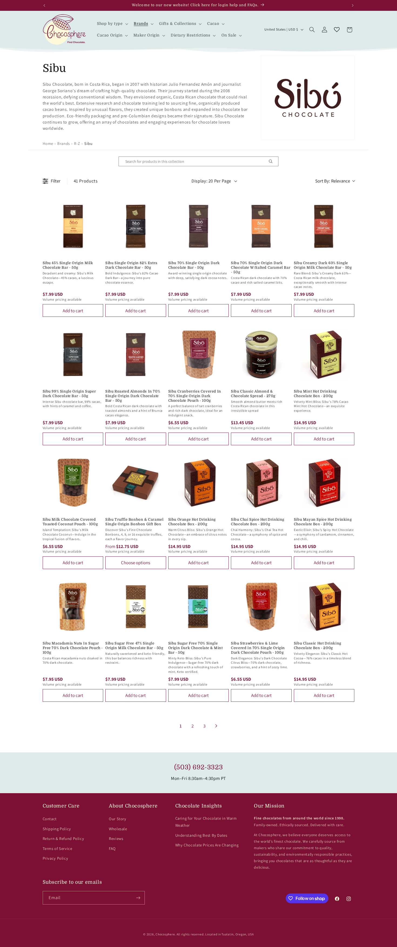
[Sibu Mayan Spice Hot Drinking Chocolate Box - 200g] (324, 483)
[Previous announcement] (44, 5)
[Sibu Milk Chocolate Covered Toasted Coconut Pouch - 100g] (73, 483)
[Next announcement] (353, 5)
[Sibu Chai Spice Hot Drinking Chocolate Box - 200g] (261, 483)
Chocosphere (165, 934)
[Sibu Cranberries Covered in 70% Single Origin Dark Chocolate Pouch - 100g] (198, 354)
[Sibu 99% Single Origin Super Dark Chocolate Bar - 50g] (73, 354)
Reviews (116, 838)
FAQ (112, 848)
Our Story (117, 818)
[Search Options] (272, 161)
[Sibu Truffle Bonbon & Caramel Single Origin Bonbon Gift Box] (135, 483)
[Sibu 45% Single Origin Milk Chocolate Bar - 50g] (73, 226)
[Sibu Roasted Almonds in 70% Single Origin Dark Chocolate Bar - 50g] (135, 354)
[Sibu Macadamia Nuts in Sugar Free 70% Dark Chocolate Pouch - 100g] (73, 606)
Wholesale (118, 828)
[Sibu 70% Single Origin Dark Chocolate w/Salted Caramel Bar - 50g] (261, 226)
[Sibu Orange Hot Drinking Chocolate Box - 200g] (198, 483)
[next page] (216, 725)
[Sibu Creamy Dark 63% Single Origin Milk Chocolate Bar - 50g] (324, 226)
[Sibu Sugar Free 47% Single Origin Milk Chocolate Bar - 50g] (135, 606)
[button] (111, 23)
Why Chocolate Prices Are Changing (207, 845)
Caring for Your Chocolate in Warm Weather (206, 822)
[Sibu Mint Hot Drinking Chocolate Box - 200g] (324, 354)
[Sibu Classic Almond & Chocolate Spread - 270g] (261, 354)
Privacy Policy (55, 858)
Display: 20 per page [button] (211, 181)
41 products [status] (86, 181)
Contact (50, 818)
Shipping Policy (57, 828)
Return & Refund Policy (63, 838)
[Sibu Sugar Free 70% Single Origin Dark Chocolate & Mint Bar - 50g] (198, 606)
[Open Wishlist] (337, 30)
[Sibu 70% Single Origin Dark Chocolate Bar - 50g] (198, 226)
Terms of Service (57, 848)
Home (48, 143)
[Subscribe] (138, 897)
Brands (63, 143)
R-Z (77, 143)
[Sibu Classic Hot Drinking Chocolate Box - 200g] (324, 606)
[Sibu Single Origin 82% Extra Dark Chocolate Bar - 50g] (135, 226)
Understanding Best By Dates (201, 835)
